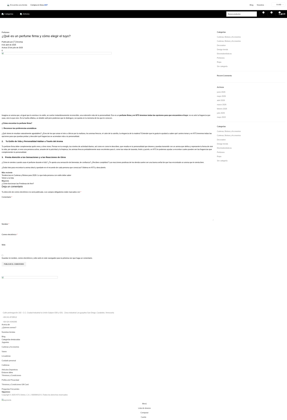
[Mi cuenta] (268, 5)
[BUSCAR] (254, 14)
